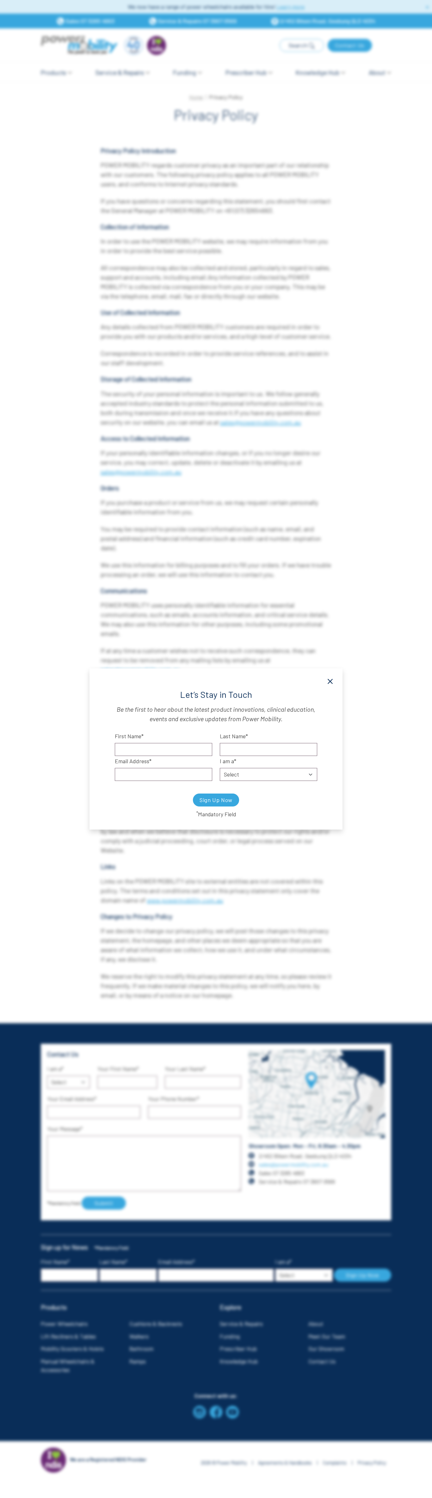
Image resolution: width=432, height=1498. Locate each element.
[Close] (330, 681)
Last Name (233, 736)
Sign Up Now (216, 799)
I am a (227, 761)
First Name (128, 736)
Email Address (132, 761)
